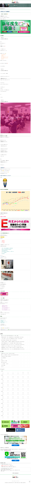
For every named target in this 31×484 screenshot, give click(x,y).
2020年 (2, 395)
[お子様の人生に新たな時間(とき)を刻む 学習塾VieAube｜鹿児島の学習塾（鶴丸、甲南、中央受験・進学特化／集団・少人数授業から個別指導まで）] (15, 1)
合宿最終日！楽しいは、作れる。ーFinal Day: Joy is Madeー (8, 353)
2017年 (2, 407)
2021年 (2, 391)
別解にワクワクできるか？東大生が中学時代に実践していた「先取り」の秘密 (9, 335)
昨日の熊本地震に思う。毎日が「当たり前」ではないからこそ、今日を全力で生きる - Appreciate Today (12, 344)
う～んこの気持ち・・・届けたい (4, 363)
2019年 (2, 399)
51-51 (1, 359)
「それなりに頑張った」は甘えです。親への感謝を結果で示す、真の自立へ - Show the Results (11, 338)
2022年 (2, 387)
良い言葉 (1, 351)
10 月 (13, 376)
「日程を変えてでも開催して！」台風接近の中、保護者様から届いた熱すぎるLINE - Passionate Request (12, 341)
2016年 (2, 411)
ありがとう (2, 366)
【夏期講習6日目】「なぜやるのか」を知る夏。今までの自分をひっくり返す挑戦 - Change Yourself (12, 347)
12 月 (2, 376)
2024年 (2, 379)
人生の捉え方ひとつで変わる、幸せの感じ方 (6, 356)
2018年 (2, 403)
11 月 (7, 376)
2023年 (2, 383)
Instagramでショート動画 (4, 360)
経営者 (1, 333)
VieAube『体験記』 (3, 365)
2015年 (2, 415)
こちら (1, 256)
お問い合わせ (15, 445)
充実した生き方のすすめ (4, 362)
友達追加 (15, 460)
